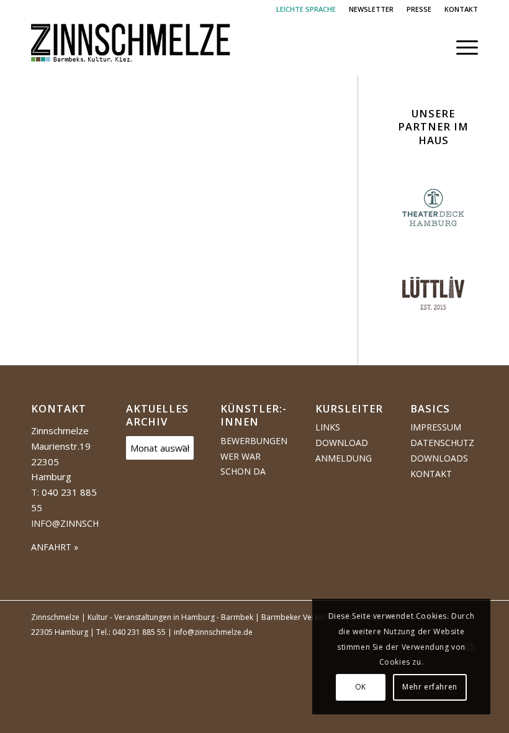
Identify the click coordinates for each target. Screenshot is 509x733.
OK (360, 686)
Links (327, 427)
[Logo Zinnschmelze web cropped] (131, 47)
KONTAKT (461, 9)
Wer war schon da (243, 464)
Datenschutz (442, 442)
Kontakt (431, 474)
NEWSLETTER (371, 9)
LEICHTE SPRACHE (306, 9)
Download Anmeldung (343, 450)
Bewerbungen (253, 441)
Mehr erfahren (429, 686)
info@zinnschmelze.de (86, 523)
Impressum (435, 427)
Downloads (439, 458)
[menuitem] (306, 9)
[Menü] (461, 47)
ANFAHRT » (54, 547)
